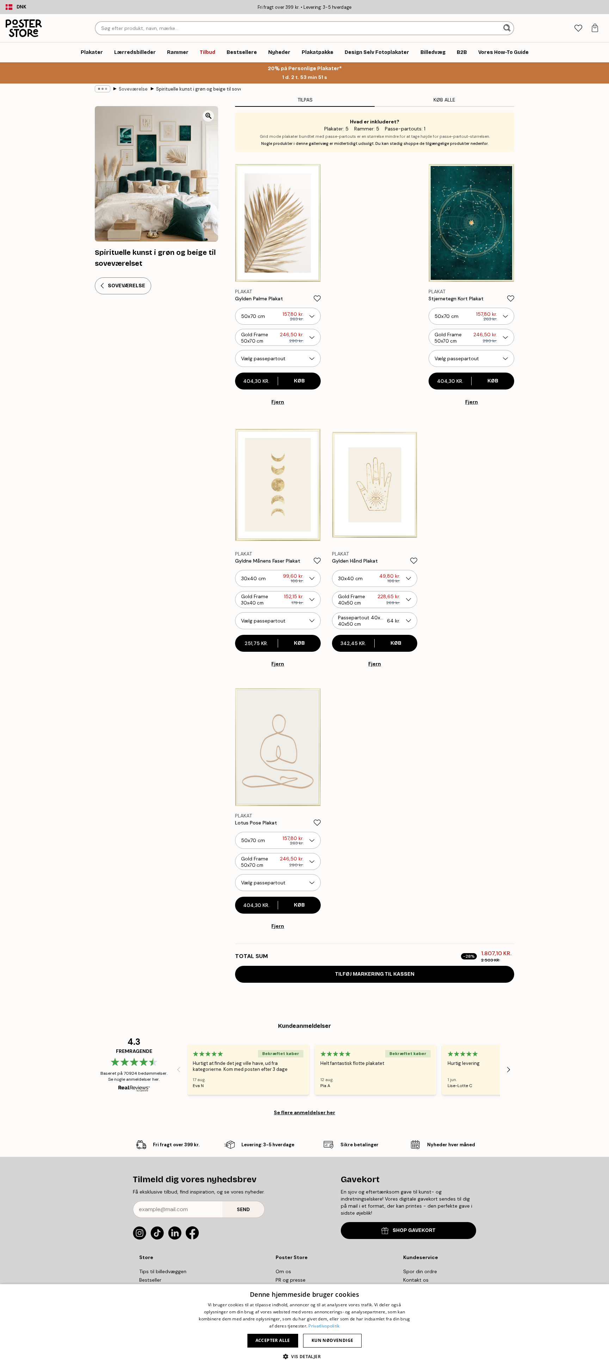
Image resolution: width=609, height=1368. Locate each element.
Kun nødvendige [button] (332, 1340)
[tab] (578, 28)
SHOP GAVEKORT (414, 1230)
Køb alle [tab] (444, 100)
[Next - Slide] (508, 1069)
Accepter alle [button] (273, 1340)
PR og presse (291, 1280)
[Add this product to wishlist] (317, 298)
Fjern (277, 402)
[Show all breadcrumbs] (102, 88)
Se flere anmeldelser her (304, 1112)
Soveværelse (133, 89)
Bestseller (150, 1280)
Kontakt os (416, 1280)
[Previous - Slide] (178, 1069)
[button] (304, 1356)
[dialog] (304, 1326)
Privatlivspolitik (323, 1326)
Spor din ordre (420, 1271)
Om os (283, 1271)
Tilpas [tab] (305, 100)
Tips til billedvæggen (162, 1271)
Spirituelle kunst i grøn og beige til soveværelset (198, 89)
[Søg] (507, 28)
